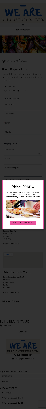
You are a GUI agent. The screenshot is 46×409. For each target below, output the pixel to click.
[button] (40, 183)
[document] (23, 204)
